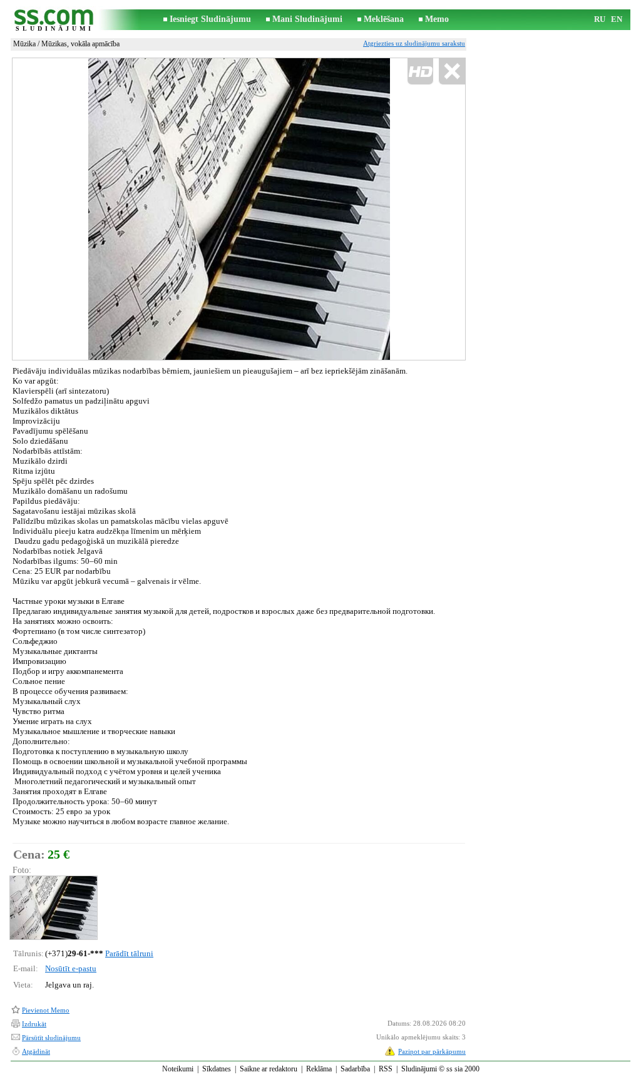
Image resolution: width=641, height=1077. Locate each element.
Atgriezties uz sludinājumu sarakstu (414, 43)
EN (616, 19)
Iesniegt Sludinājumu (210, 19)
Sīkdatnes (216, 1068)
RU (599, 19)
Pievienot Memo (45, 1010)
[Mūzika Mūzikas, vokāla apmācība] (52, 907)
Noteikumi (177, 1068)
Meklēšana (384, 19)
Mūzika (24, 43)
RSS (385, 1068)
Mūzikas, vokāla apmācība (80, 43)
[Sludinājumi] (54, 19)
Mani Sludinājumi (307, 19)
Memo (437, 19)
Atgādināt (36, 1051)
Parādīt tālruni (129, 953)
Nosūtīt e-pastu (70, 968)
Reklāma (319, 1068)
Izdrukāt (34, 1024)
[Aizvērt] (451, 71)
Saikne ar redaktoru (268, 1068)
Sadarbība (355, 1068)
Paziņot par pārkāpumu (432, 1051)
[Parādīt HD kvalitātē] (239, 208)
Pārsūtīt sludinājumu (51, 1037)
